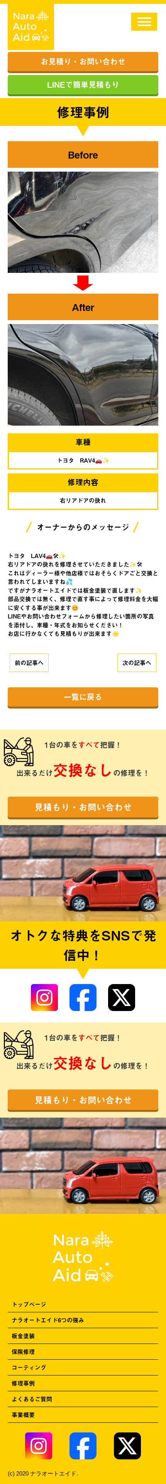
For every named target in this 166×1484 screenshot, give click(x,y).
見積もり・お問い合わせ (83, 807)
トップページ (29, 1304)
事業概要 (23, 1414)
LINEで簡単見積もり (83, 84)
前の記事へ (29, 662)
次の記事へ (136, 662)
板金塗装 (23, 1335)
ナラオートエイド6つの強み (48, 1319)
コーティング (29, 1367)
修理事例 (23, 1383)
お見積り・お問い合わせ (83, 61)
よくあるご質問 (32, 1398)
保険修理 (23, 1351)
